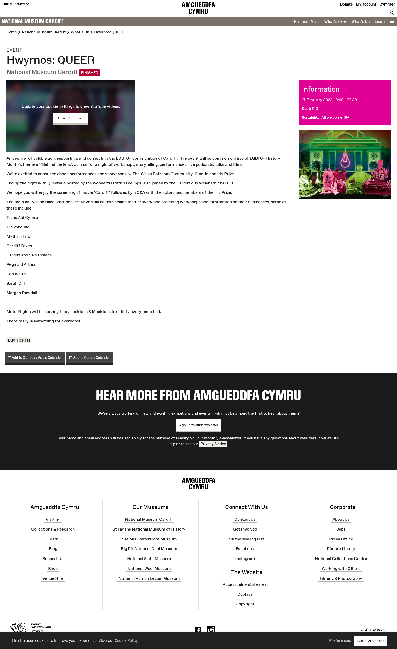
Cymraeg (387, 4)
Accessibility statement (245, 584)
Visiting (53, 519)
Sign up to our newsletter (198, 425)
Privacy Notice (213, 444)
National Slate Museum (149, 558)
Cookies (245, 594)
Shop (53, 568)
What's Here (335, 21)
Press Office (341, 539)
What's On (360, 21)
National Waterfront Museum (149, 539)
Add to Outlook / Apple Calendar (36, 357)
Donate (346, 4)
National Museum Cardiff (33, 21)
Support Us (53, 558)
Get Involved (245, 529)
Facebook (245, 548)
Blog (53, 548)
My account (366, 4)
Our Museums (14, 4)
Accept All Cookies (370, 641)
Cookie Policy (126, 640)
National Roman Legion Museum (149, 578)
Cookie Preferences (71, 118)
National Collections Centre (341, 558)
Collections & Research (53, 529)
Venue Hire (53, 578)
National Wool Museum (149, 568)
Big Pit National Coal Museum (149, 548)
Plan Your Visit (306, 21)
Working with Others (341, 568)
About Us (341, 519)
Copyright (245, 604)
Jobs (341, 529)
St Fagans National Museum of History (149, 529)
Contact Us (245, 519)
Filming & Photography (341, 578)
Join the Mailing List (245, 539)
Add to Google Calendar (91, 357)
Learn (380, 21)
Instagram (245, 558)
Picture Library (341, 548)
